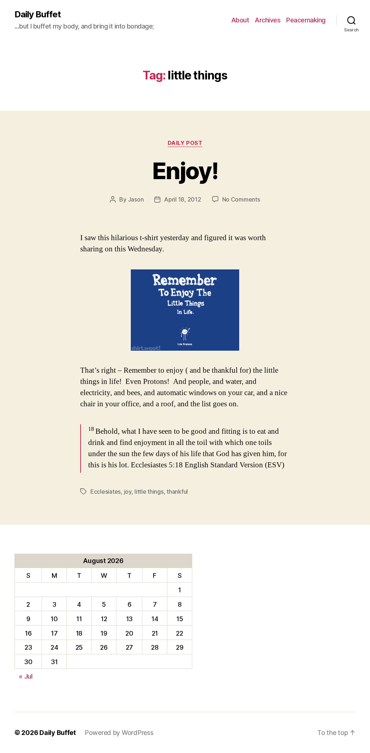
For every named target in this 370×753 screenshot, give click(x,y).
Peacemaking (306, 20)
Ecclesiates (105, 491)
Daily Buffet (37, 14)
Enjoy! (185, 171)
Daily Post (185, 143)
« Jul (26, 676)
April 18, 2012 (182, 199)
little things (149, 491)
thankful (177, 491)
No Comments (241, 199)
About (240, 20)
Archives (267, 20)
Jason (136, 199)
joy (128, 491)
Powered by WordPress (119, 732)
